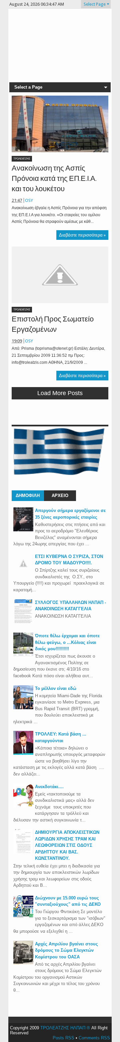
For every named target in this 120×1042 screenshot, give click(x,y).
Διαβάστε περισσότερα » (82, 235)
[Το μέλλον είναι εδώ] (23, 707)
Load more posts (60, 393)
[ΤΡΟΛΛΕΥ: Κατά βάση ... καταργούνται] (23, 753)
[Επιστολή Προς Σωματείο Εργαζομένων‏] (60, 275)
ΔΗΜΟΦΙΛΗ (28, 495)
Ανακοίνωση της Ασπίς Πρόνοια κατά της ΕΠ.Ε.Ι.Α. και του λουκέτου (54, 178)
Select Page (95, 4)
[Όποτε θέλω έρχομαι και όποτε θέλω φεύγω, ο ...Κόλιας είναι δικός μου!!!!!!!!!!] (23, 655)
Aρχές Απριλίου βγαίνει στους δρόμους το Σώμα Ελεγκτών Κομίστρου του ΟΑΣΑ (66, 950)
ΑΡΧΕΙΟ (60, 495)
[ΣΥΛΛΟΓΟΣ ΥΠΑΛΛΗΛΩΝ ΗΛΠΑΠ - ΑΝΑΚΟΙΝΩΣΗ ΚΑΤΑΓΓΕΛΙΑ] (23, 621)
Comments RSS (94, 1037)
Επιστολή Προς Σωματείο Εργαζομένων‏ (53, 324)
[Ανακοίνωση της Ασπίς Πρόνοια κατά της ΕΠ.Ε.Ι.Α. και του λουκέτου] (60, 124)
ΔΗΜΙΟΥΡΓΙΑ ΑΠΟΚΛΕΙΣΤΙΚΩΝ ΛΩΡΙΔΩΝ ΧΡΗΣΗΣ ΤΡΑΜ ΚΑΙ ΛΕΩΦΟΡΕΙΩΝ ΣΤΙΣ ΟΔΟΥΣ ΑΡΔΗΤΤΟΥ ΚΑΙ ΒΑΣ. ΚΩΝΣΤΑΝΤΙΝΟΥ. (67, 845)
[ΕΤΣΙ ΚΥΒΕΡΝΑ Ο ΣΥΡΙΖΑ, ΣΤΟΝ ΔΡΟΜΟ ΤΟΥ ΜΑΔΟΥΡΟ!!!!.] (23, 571)
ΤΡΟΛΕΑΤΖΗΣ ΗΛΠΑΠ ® (65, 1027)
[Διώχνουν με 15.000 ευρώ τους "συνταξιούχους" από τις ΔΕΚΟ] (23, 917)
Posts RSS (63, 1037)
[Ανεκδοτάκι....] (23, 805)
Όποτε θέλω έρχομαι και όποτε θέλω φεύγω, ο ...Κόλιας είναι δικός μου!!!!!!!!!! (67, 642)
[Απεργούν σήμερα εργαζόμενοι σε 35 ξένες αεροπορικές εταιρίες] (23, 529)
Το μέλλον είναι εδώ (55, 688)
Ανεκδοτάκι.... (49, 786)
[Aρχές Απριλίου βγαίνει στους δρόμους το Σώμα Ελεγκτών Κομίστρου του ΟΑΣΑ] (23, 963)
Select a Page (28, 87)
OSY (29, 200)
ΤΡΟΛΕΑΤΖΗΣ (21, 158)
